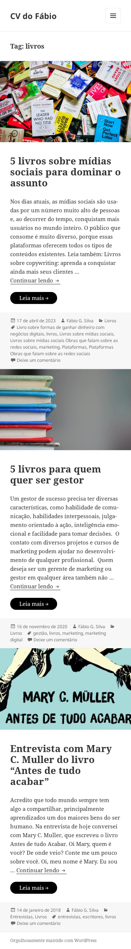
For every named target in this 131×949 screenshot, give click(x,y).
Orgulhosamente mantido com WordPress (53, 940)
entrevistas (69, 917)
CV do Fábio (33, 15)
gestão (40, 633)
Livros (110, 321)
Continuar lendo (35, 280)
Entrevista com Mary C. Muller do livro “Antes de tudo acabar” (61, 765)
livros (51, 334)
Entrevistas (21, 917)
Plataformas (74, 347)
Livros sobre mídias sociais (86, 334)
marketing (49, 347)
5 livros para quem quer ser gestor (55, 474)
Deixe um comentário (38, 360)
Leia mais (31, 297)
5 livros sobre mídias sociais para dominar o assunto (65, 171)
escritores (93, 917)
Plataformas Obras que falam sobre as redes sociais (62, 350)
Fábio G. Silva (80, 321)
